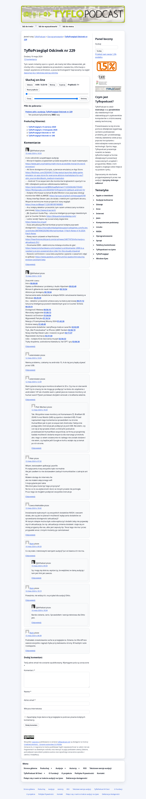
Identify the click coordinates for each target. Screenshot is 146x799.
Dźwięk (99, 204)
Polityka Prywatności (84, 773)
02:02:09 (75, 327)
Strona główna (30, 768)
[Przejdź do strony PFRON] (108, 83)
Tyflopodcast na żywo (106, 249)
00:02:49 (72, 286)
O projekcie (66, 773)
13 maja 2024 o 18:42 (33, 508)
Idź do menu (68, 26)
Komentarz (29, 670)
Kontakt (100, 773)
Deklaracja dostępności (76, 778)
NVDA (98, 231)
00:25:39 (37, 298)
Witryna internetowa (33, 708)
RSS (85, 768)
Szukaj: (98, 44)
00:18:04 (48, 292)
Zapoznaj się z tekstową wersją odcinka (41, 73)
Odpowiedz (30, 264)
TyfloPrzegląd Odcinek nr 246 (42, 135)
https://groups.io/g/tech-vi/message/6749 (67, 195)
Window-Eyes (102, 258)
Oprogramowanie (55, 36)
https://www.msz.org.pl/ (35, 222)
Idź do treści (27, 26)
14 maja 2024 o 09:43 (39, 566)
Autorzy (73, 768)
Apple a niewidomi (104, 195)
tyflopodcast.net (64, 742)
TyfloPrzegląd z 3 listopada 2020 (43, 130)
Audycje (59, 768)
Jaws (98, 218)
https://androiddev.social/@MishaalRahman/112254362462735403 (53, 187)
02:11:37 (68, 333)
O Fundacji (54, 773)
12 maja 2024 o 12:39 (33, 382)
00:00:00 (34, 283)
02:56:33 (62, 339)
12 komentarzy (30, 59)
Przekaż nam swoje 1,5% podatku (105, 55)
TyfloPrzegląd (102, 254)
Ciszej (29, 98)
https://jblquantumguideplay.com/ (61, 216)
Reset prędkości (32, 90)
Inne (98, 209)
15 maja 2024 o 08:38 (33, 635)
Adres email (30, 700)
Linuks (99, 227)
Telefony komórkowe (105, 245)
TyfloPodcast (26, 7)
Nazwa (27, 691)
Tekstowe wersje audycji (101, 768)
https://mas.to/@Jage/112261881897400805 (44, 204)
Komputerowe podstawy (107, 222)
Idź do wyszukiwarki (48, 26)
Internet (100, 213)
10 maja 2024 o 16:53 (33, 153)
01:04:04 (47, 315)
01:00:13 (47, 312)
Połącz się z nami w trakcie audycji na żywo (43, 778)
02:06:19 (71, 330)
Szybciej (62, 85)
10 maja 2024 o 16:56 (33, 276)
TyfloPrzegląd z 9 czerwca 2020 (42, 127)
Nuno (32, 543)
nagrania (35, 742)
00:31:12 (80, 301)
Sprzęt (99, 240)
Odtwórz (30, 85)
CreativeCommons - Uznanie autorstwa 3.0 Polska (43, 744)
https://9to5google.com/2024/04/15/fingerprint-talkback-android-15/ (55, 190)
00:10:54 (63, 289)
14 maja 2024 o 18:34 (39, 610)
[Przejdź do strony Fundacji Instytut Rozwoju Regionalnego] (108, 77)
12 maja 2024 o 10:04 (33, 358)
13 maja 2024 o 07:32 (33, 461)
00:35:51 (29, 306)
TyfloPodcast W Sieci (33, 773)
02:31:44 (48, 336)
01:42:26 (60, 321)
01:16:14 (46, 318)
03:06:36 (76, 341)
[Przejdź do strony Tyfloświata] (108, 89)
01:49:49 (42, 324)
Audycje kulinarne (104, 200)
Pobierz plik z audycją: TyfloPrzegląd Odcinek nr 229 (48, 112)
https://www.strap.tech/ (45, 210)
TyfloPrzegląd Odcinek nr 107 (42, 132)
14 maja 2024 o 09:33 (33, 546)
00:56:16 (47, 309)
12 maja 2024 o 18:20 (39, 410)
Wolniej (52, 85)
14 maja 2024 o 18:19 (33, 591)
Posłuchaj (44, 768)
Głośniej (84, 98)
